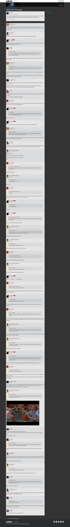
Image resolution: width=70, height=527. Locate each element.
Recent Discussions (49, 13)
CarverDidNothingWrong (14, 150)
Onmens (10, 428)
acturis (10, 90)
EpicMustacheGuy (12, 381)
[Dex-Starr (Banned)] (7, 108)
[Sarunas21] (7, 142)
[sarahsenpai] (7, 101)
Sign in (7, 518)
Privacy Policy (27, 523)
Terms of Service (22, 523)
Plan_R (10, 39)
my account (61, 1)
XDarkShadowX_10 (13, 489)
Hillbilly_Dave (12, 24)
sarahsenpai (11, 100)
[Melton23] (7, 511)
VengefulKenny (12, 79)
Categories (61, 5)
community (15, 1)
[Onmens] (7, 429)
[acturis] (7, 91)
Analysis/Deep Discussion (11, 19)
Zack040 (10, 12)
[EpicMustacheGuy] (7, 382)
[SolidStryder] (7, 33)
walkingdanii (12, 453)
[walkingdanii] (7, 453)
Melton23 (11, 510)
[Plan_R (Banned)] (7, 40)
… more (19, 482)
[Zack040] (7, 13)
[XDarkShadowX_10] (7, 490)
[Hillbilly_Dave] (7, 24)
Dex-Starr (11, 121)
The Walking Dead (16, 14)
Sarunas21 (11, 142)
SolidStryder (11, 32)
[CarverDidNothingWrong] (7, 151)
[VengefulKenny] (7, 80)
